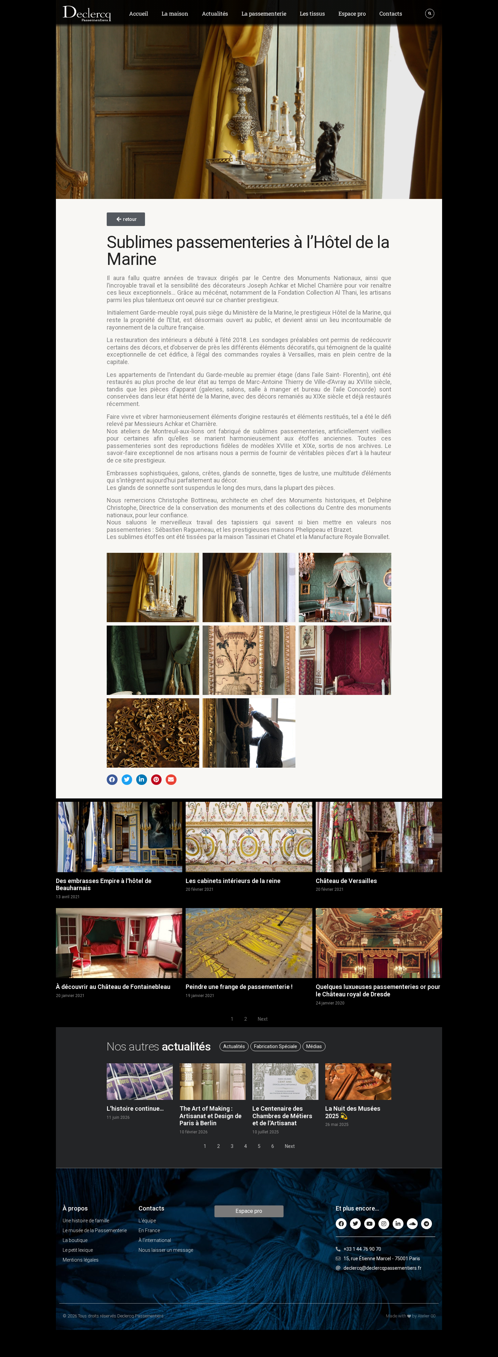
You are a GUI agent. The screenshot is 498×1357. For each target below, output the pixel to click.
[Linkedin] (398, 1223)
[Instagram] (383, 1223)
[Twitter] (355, 1223)
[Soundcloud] (412, 1223)
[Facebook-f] (341, 1223)
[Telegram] (426, 1223)
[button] (112, 779)
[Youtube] (369, 1223)
